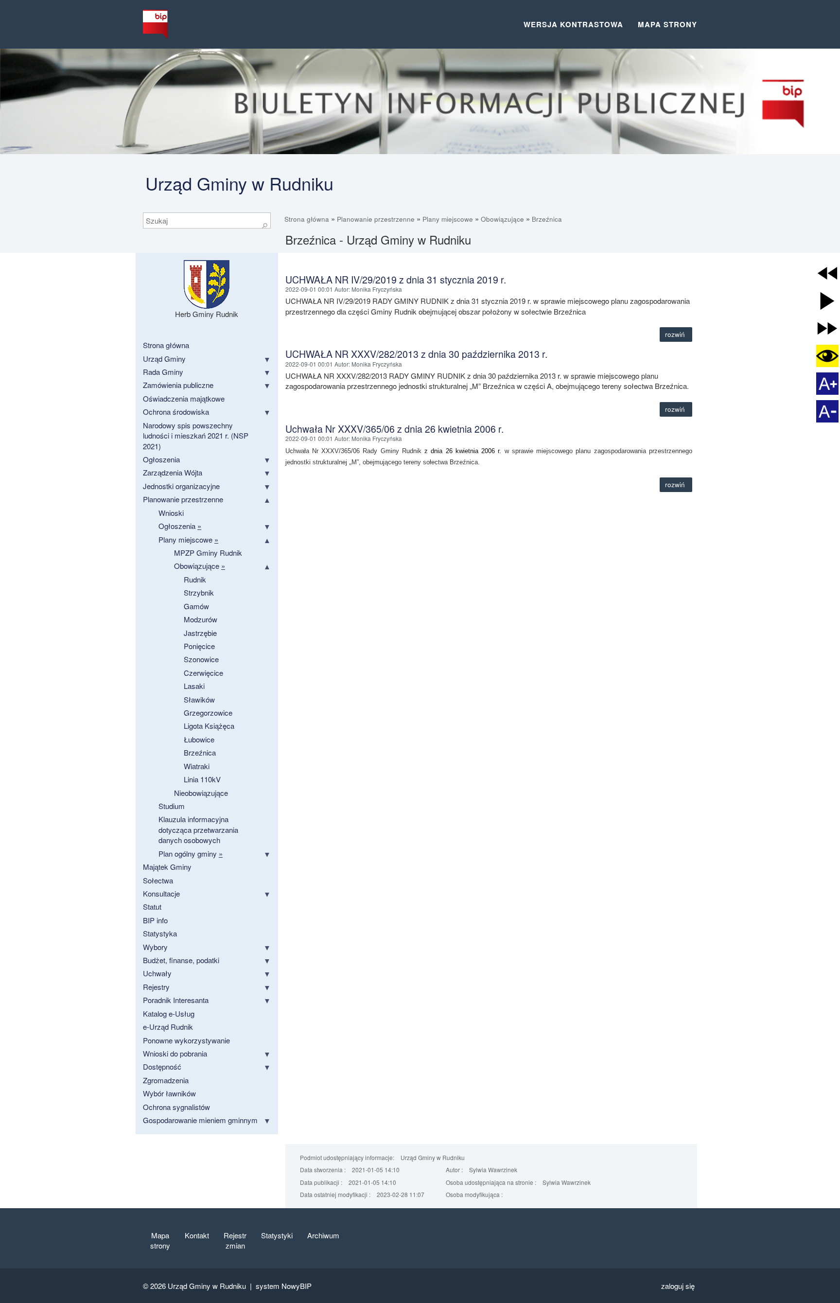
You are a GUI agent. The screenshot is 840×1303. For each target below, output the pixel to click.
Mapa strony (667, 24)
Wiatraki (197, 766)
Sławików (199, 699)
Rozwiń (676, 334)
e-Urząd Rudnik (168, 1026)
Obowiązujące (502, 219)
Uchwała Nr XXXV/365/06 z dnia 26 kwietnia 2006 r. (394, 429)
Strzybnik (199, 592)
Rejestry (156, 987)
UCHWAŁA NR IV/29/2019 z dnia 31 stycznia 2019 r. (395, 279)
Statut (152, 906)
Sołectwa (158, 880)
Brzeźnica (547, 219)
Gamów (196, 606)
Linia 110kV (202, 779)
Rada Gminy (163, 372)
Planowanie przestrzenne (376, 219)
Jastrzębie (200, 633)
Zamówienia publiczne (178, 385)
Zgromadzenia (166, 1080)
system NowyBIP (284, 1286)
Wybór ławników (169, 1093)
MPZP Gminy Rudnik (208, 552)
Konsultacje (161, 893)
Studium (171, 806)
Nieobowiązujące (201, 793)
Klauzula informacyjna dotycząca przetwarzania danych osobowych (198, 829)
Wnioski (171, 513)
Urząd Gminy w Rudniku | (212, 1286)
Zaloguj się (678, 1286)
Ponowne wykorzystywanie (186, 1040)
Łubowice (199, 739)
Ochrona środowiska (176, 411)
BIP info (155, 920)
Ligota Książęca (209, 726)
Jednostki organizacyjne (181, 486)
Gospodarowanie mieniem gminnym (200, 1120)
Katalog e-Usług (168, 1013)
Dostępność (162, 1066)
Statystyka (160, 933)
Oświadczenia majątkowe (184, 398)
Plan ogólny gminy (190, 853)
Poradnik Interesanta (176, 1000)
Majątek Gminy (167, 867)
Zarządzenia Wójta (172, 472)
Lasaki (194, 686)
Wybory (155, 947)
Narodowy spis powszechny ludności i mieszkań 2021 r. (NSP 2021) (195, 435)
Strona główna (306, 219)
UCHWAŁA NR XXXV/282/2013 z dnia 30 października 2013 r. (416, 354)
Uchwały (157, 973)
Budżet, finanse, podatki (181, 960)
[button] (827, 273)
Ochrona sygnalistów (176, 1107)
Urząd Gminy (164, 358)
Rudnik (195, 579)
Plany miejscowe (447, 219)
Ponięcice (199, 646)
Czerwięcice (203, 673)
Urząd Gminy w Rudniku (239, 183)
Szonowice (201, 659)
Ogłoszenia (161, 459)
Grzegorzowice (208, 712)
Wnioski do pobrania (175, 1053)
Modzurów (200, 619)
